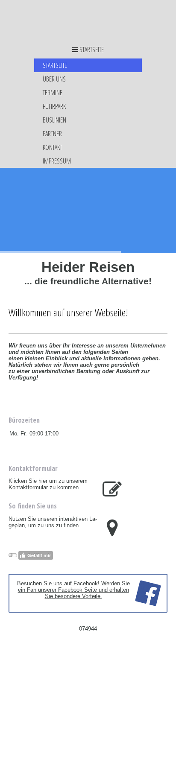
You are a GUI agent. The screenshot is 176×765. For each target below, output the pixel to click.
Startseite (55, 65)
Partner (52, 133)
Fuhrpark (54, 106)
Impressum (57, 161)
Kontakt (52, 147)
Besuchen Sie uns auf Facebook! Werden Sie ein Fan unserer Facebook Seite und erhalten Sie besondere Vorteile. (73, 589)
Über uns (54, 79)
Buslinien (54, 120)
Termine (52, 92)
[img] (88, 20)
